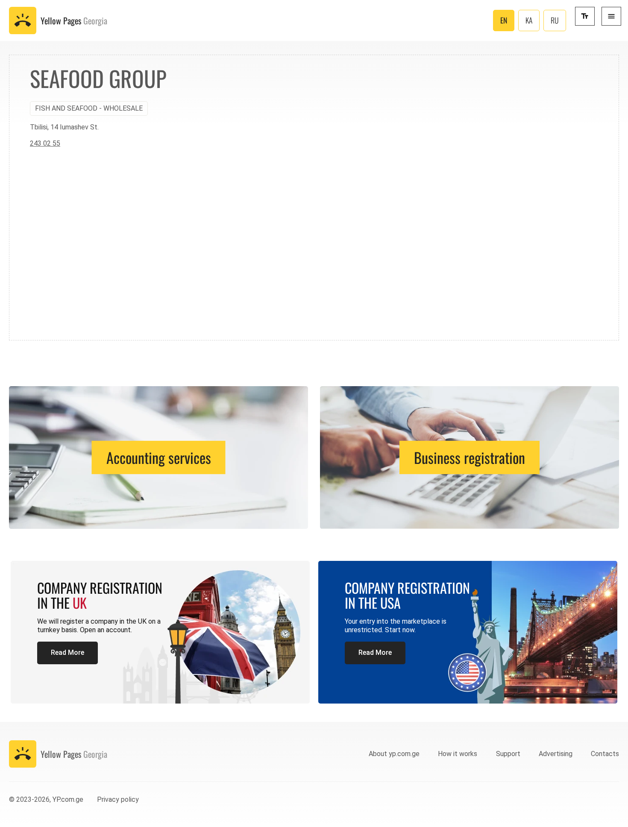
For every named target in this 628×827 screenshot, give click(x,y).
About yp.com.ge (394, 754)
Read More (67, 652)
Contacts (605, 754)
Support (508, 754)
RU (555, 20)
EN (503, 20)
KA (528, 20)
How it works (457, 754)
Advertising (555, 754)
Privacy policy (118, 799)
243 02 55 (45, 143)
